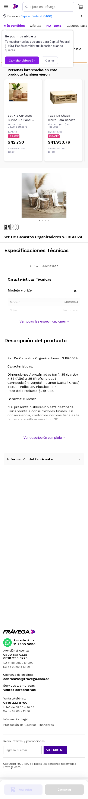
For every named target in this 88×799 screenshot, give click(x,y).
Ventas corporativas (19, 690)
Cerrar (49, 60)
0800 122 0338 (15, 654)
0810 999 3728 (15, 658)
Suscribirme (55, 750)
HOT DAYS (54, 26)
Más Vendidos (14, 26)
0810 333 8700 (15, 702)
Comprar (64, 789)
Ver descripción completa (42, 438)
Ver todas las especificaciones (42, 321)
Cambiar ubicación (22, 60)
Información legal (15, 719)
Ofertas (35, 26)
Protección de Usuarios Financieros (28, 724)
